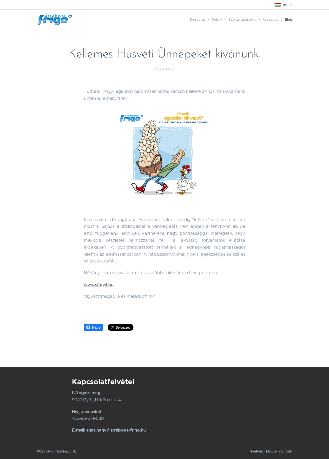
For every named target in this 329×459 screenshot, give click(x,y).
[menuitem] (199, 19)
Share (96, 327)
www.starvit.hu (99, 284)
